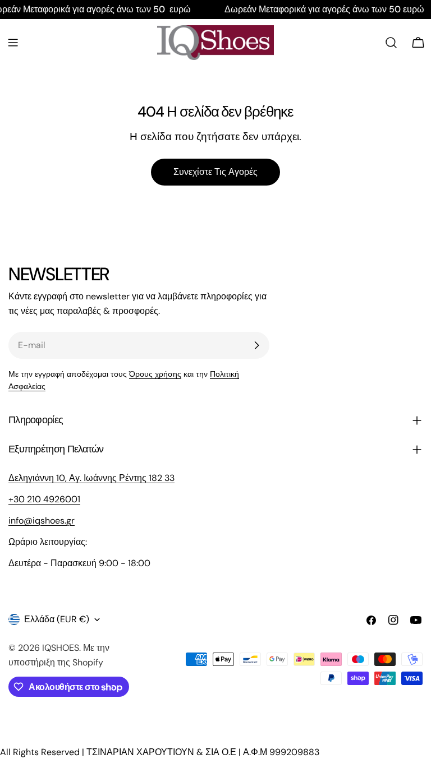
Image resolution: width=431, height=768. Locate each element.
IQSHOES (60, 648)
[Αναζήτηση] (391, 42)
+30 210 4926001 (44, 499)
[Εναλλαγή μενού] (13, 42)
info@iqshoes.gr (41, 520)
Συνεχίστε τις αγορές (215, 172)
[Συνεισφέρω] (256, 345)
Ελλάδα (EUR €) (56, 619)
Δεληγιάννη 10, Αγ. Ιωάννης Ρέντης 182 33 (91, 478)
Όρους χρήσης (155, 374)
